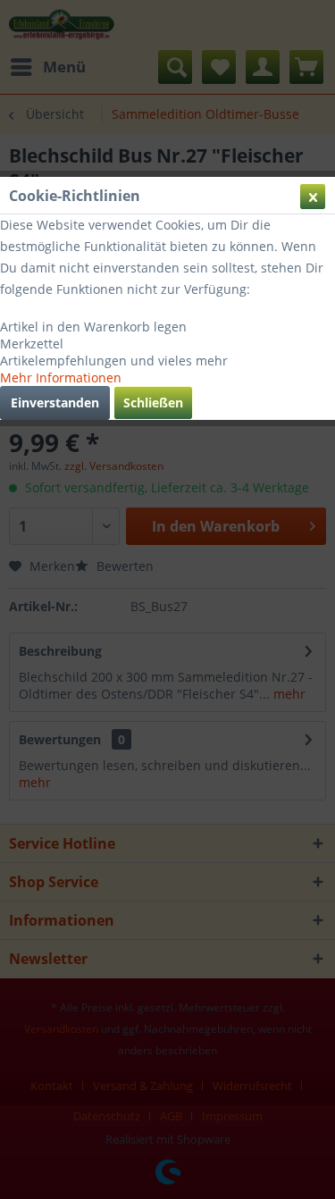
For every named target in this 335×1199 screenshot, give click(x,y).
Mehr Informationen (60, 377)
